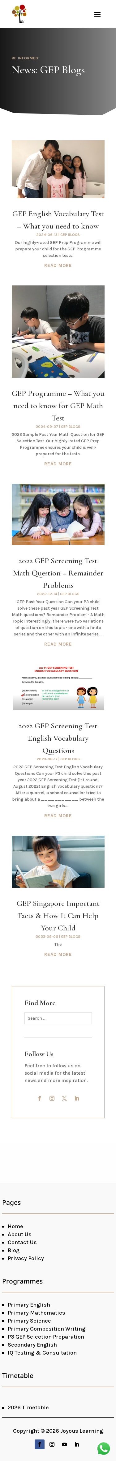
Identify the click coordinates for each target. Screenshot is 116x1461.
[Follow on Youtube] (64, 1444)
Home (15, 1226)
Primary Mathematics (36, 1312)
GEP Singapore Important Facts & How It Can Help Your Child (58, 915)
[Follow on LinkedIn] (77, 1098)
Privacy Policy (26, 1258)
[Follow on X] (64, 1098)
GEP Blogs (70, 235)
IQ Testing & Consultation (42, 1352)
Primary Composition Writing (46, 1328)
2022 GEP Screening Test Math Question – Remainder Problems (58, 573)
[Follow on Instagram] (52, 1098)
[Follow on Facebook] (40, 1098)
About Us (20, 1234)
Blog (13, 1250)
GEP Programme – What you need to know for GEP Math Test (58, 405)
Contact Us (22, 1242)
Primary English (29, 1304)
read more (58, 265)
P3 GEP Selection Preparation (46, 1336)
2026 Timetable (28, 1407)
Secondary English (32, 1344)
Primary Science (29, 1320)
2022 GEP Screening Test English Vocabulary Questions (58, 738)
